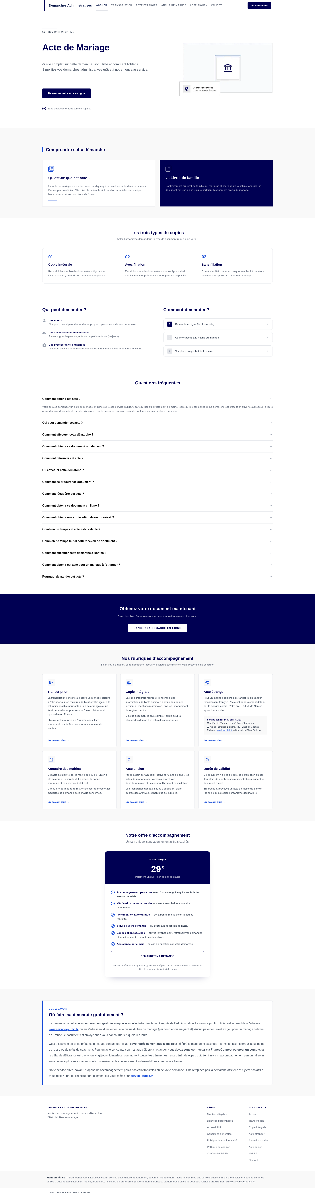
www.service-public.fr (63, 1029)
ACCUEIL (102, 5)
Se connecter (259, 5)
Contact (253, 1160)
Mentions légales (217, 1114)
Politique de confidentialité (222, 1140)
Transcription (256, 1120)
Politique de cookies (218, 1146)
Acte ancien (255, 1146)
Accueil (253, 1114)
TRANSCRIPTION (121, 5)
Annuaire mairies (258, 1140)
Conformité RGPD (217, 1153)
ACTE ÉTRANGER (147, 5)
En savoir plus (57, 740)
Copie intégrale (257, 1127)
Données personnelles (220, 1120)
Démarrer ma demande (157, 956)
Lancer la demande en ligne (157, 628)
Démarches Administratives (70, 5)
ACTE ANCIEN (198, 5)
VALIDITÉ (217, 5)
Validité (253, 1153)
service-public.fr (225, 730)
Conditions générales (219, 1133)
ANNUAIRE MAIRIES (173, 5)
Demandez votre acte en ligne (66, 93)
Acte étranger (257, 1133)
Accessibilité (214, 1127)
